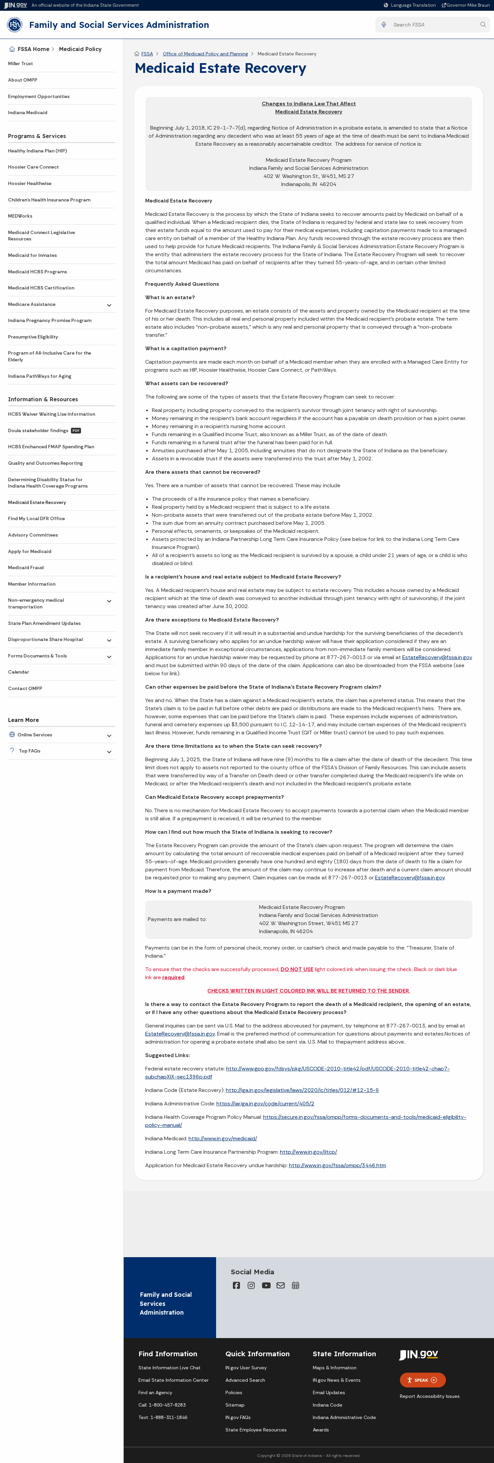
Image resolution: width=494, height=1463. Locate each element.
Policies (233, 1392)
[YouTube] (265, 1285)
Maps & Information (335, 1368)
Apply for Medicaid (29, 551)
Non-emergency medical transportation (36, 603)
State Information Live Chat (169, 1368)
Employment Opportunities (39, 96)
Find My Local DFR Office (36, 518)
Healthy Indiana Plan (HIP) (37, 151)
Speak (421, 1380)
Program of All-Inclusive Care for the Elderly (49, 356)
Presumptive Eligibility (33, 337)
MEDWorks (20, 216)
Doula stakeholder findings (43, 430)
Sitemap (235, 1405)
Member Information (31, 584)
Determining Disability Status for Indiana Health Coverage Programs (48, 482)
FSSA (147, 54)
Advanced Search (245, 1380)
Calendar (18, 672)
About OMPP (22, 80)
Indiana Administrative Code (344, 1417)
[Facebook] (236, 1285)
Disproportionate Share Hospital (45, 639)
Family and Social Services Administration (119, 24)
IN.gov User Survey (246, 1368)
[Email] (280, 1285)
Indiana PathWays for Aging (39, 376)
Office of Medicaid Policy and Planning (205, 54)
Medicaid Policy (80, 49)
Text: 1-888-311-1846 (162, 1417)
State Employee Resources (256, 1430)
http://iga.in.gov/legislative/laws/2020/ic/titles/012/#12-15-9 (302, 1090)
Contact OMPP (25, 688)
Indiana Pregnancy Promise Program (49, 320)
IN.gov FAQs (238, 1417)
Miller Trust (20, 63)
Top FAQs (29, 751)
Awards (321, 1430)
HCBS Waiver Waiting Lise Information (51, 414)
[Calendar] (295, 1285)
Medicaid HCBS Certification (41, 288)
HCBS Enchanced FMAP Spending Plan (51, 447)
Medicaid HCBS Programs (37, 272)
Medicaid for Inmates (32, 255)
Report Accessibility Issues (430, 1396)
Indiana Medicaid (27, 112)
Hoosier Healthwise (29, 183)
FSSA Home (33, 49)
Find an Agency (155, 1392)
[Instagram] (251, 1285)
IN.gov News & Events (337, 1380)
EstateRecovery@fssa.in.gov (437, 657)
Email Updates (329, 1392)
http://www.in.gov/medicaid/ (223, 1138)
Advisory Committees (33, 535)
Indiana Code (327, 1405)
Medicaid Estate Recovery (37, 502)
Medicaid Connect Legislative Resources (41, 235)
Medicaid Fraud (26, 567)
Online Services (34, 735)
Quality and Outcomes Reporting (45, 463)
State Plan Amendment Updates (44, 623)
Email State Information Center (173, 1380)
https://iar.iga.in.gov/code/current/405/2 (265, 1103)
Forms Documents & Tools (37, 656)
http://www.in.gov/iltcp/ (308, 1151)
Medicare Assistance (31, 304)
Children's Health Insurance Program (49, 200)
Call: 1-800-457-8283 (162, 1405)
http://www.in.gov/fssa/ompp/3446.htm (337, 1165)
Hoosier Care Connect (33, 167)
